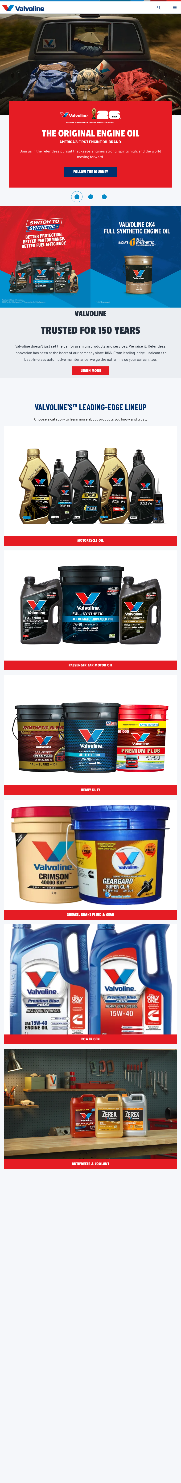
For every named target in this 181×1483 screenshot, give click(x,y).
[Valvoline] (22, 7)
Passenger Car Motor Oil (91, 665)
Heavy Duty (90, 790)
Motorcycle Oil (90, 540)
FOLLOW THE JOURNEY (90, 171)
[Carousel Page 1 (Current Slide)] (76, 196)
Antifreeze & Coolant (90, 1164)
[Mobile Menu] (175, 7)
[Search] (159, 7)
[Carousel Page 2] (90, 196)
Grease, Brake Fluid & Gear (90, 914)
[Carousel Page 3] (104, 196)
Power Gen (90, 1039)
